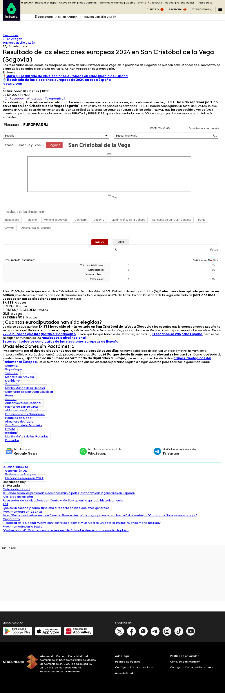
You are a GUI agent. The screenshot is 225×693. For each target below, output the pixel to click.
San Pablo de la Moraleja (23, 425)
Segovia (54, 145)
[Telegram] (155, 635)
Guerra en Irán (67, 2)
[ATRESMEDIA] (19, 664)
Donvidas (12, 440)
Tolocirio (31, 219)
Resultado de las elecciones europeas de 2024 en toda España (59, 80)
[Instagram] (167, 635)
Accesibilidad (124, 673)
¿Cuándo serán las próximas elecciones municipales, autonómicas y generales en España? (69, 493)
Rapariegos (12, 219)
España (8, 145)
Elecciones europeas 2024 (24, 478)
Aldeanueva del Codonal (36, 227)
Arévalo (9, 227)
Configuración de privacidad (134, 667)
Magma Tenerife (135, 2)
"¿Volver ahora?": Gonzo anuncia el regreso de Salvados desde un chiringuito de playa (66, 530)
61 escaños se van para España (177, 334)
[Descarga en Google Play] (17, 634)
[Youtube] (190, 635)
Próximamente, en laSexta (22, 526)
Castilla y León (30, 145)
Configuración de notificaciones (191, 667)
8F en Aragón (68, 17)
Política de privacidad (184, 655)
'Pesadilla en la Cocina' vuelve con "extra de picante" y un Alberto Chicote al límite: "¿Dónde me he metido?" (82, 523)
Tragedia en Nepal (45, 2)
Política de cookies (127, 661)
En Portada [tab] (11, 485)
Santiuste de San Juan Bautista (171, 219)
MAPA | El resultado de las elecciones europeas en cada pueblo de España (67, 76)
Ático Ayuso (155, 2)
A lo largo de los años (18, 497)
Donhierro (80, 219)
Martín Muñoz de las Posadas (26, 436)
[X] (4, 87)
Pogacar (169, 2)
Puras (201, 219)
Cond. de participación (185, 661)
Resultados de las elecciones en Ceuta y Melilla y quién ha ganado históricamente (63, 500)
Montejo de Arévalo (55, 219)
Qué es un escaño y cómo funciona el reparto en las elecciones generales (56, 508)
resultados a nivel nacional (64, 338)
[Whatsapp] (143, 635)
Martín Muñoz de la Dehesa (128, 219)
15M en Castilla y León (100, 17)
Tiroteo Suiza (204, 2)
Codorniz (99, 219)
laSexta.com (12, 83)
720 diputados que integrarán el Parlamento (39, 334)
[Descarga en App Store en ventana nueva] (48, 634)
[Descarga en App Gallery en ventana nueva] (78, 634)
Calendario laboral (16, 489)
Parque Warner (185, 2)
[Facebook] (131, 635)
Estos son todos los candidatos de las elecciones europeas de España (60, 341)
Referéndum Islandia (110, 2)
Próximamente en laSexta (22, 512)
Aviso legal (122, 655)
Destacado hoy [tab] (14, 482)
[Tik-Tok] (178, 635)
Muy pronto (11, 519)
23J (5, 504)
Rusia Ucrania (87, 2)
